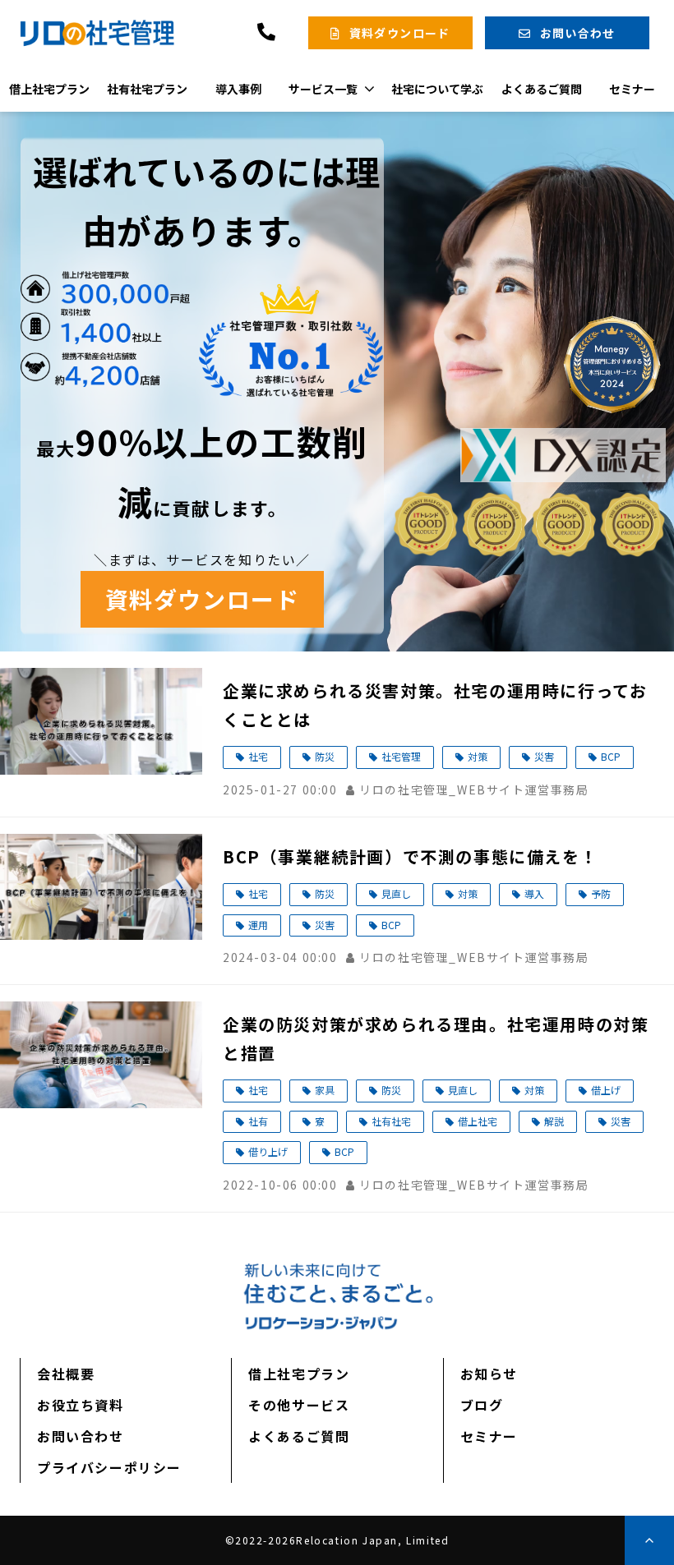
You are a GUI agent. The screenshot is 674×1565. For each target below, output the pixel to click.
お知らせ (489, 1373)
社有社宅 (391, 1121)
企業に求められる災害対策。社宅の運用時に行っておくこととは (435, 705)
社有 (258, 1121)
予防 (601, 893)
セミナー (632, 89)
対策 (477, 756)
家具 (325, 1090)
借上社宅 (477, 1121)
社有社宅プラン (147, 89)
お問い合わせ (578, 33)
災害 (544, 756)
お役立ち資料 (80, 1405)
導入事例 (238, 89)
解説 (554, 1121)
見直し (396, 893)
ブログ (482, 1405)
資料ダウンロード (399, 33)
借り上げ (268, 1151)
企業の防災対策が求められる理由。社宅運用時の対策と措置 (436, 1038)
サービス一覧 (323, 89)
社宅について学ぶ (437, 89)
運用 (258, 925)
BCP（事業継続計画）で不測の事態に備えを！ (410, 856)
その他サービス (298, 1405)
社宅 (258, 756)
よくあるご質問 (541, 89)
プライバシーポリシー (109, 1467)
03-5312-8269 (268, 32)
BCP (611, 756)
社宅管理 (401, 756)
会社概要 (66, 1373)
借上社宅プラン (49, 89)
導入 (534, 893)
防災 (325, 756)
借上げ (606, 1090)
